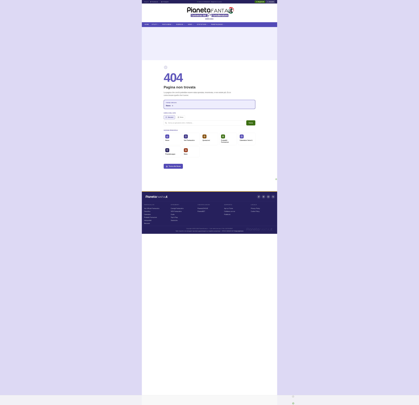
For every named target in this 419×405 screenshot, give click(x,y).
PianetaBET (201, 211)
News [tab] (181, 117)
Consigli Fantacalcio (177, 208)
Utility (154, 24)
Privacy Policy (255, 208)
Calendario (147, 214)
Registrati (261, 2)
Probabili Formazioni (150, 217)
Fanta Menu (166, 24)
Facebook (155, 2)
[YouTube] (268, 197)
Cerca (251, 123)
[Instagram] (263, 197)
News (190, 24)
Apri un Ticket (228, 208)
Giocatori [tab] (170, 117)
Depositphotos (238, 231)
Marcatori (147, 223)
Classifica (147, 211)
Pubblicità (227, 214)
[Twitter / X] (273, 197)
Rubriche (179, 24)
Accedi (271, 2)
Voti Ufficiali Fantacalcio (151, 208)
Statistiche (201, 24)
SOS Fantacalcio (176, 211)
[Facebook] (259, 197)
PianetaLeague (217, 24)
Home (147, 24)
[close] (293, 396)
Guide (172, 214)
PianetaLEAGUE (202, 208)
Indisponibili (147, 220)
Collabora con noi (229, 211)
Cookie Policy (255, 211)
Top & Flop (174, 217)
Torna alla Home (175, 166)
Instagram (166, 2)
